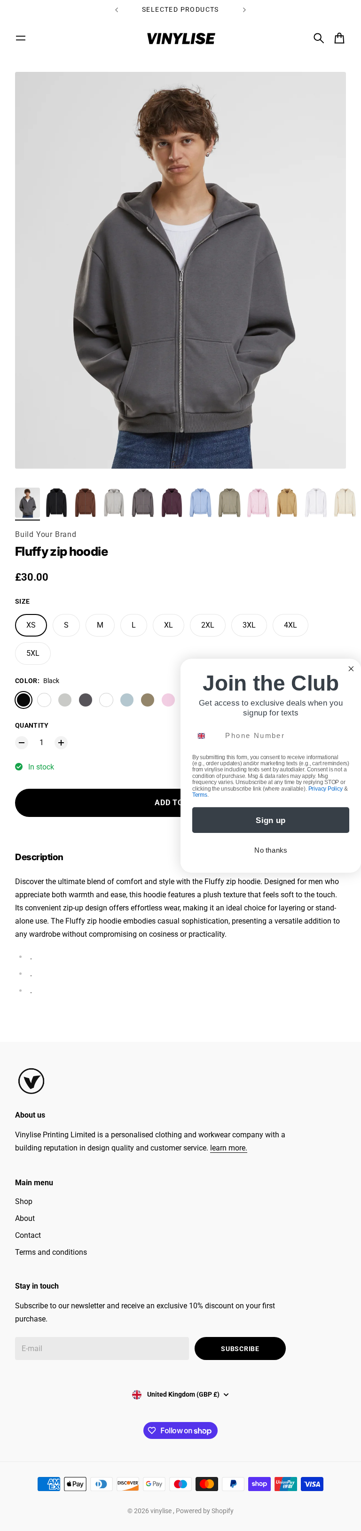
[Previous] (116, 9)
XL (168, 625)
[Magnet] (85, 700)
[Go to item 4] (114, 503)
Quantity (32, 725)
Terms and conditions (51, 1252)
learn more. (228, 1147)
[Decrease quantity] (21, 742)
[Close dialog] (350, 668)
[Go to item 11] (315, 503)
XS (31, 625)
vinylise (161, 1511)
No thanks (270, 850)
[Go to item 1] (27, 503)
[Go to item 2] (56, 503)
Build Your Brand (46, 534)
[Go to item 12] (344, 503)
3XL (249, 625)
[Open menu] (20, 38)
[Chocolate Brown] (44, 700)
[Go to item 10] (287, 503)
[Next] (244, 9)
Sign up (270, 820)
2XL (207, 625)
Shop (23, 1201)
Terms (199, 795)
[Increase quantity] (61, 742)
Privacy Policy (325, 788)
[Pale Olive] (147, 700)
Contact (28, 1235)
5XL (32, 653)
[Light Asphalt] (64, 700)
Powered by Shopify (205, 1511)
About (25, 1218)
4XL (290, 625)
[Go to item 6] (171, 503)
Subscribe (240, 1348)
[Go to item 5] (142, 503)
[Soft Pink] (168, 700)
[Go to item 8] (229, 503)
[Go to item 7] (200, 503)
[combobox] (207, 735)
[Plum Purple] (106, 700)
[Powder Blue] (126, 700)
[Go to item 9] (258, 503)
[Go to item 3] (85, 503)
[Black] (23, 700)
